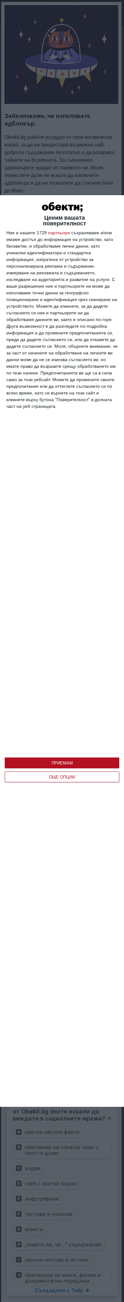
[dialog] (62, 651)
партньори (59, 232)
